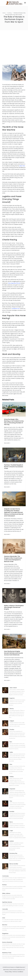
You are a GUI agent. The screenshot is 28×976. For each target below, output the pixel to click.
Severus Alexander (7, 942)
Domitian (11, 811)
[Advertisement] (14, 47)
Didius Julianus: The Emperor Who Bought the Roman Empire (14, 607)
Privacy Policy (8, 971)
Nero (10, 742)
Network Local (21, 969)
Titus (10, 801)
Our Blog (9, 13)
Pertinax (4, 884)
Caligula (11, 721)
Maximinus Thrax (6, 952)
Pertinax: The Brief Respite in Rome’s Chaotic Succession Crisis (13, 466)
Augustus (12, 698)
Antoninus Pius (13, 853)
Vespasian (12, 789)
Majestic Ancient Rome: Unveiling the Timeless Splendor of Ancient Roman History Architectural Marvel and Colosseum (13, 512)
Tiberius (11, 708)
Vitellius (11, 776)
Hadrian (11, 841)
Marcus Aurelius (13, 864)
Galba (11, 752)
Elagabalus (5, 933)
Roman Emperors (10, 967)
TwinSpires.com (16, 308)
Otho (10, 764)
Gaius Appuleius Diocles (14, 283)
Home (4, 13)
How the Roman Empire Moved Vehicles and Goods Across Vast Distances (13, 653)
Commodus (5, 876)
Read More (7, 443)
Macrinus (4, 925)
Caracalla (5, 909)
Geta (3, 918)
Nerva (11, 822)
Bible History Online (8, 969)
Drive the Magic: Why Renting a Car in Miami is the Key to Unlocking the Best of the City (14, 421)
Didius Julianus (6, 893)
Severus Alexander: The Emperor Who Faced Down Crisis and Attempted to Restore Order (13, 558)
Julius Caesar (13, 687)
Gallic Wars (22, 166)
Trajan (11, 830)
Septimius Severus (7, 902)
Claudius (11, 729)
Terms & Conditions (18, 971)
